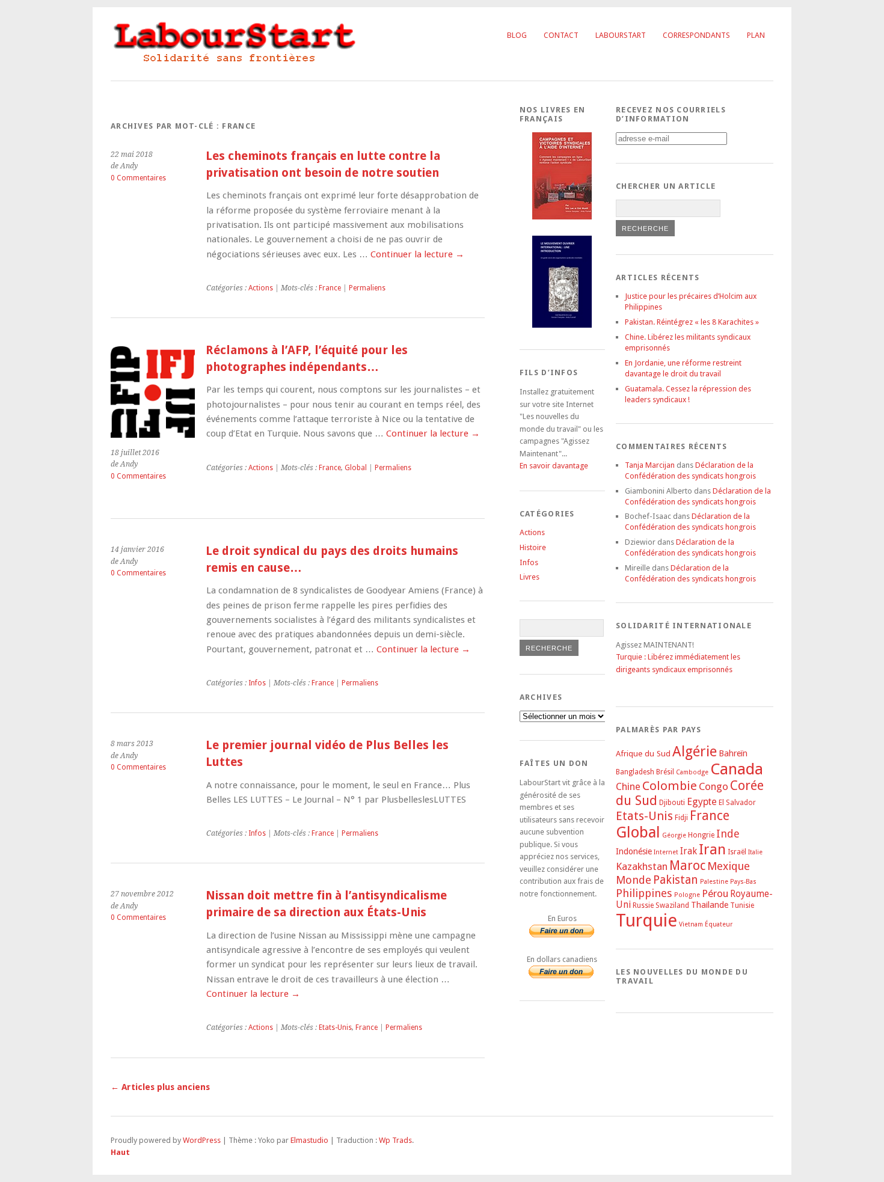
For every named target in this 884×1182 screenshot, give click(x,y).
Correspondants (696, 35)
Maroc (687, 865)
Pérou (715, 893)
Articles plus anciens (160, 1087)
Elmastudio (309, 1140)
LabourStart (620, 35)
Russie (643, 905)
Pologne (687, 895)
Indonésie (634, 851)
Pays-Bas (743, 882)
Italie (755, 852)
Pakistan (675, 880)
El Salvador (737, 802)
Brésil (665, 772)
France (330, 288)
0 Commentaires (138, 178)
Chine (628, 786)
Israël (737, 852)
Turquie (646, 920)
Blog (517, 35)
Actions (260, 288)
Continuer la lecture (417, 254)
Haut (120, 1152)
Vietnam (691, 924)
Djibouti (672, 802)
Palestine (714, 882)
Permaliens (367, 288)
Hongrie (701, 835)
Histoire (533, 547)
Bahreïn (733, 753)
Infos (257, 683)
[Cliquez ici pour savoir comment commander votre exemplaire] (562, 216)
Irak (688, 851)
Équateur (718, 924)
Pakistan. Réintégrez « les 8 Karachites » (692, 321)
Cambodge (692, 772)
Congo (713, 786)
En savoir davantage (554, 465)
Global (356, 468)
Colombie (669, 786)
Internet (666, 852)
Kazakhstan (642, 866)
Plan (756, 35)
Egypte (702, 801)
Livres (529, 576)
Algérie (694, 751)
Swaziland (672, 905)
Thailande (709, 905)
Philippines (644, 893)
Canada (736, 769)
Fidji (681, 817)
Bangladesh (635, 772)
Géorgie (674, 835)
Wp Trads (395, 1140)
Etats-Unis (335, 1027)
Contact (561, 35)
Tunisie (742, 905)
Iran (712, 849)
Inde (728, 833)
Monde (633, 880)
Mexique (728, 866)
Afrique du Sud (643, 753)
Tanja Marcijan (650, 465)
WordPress (202, 1140)
